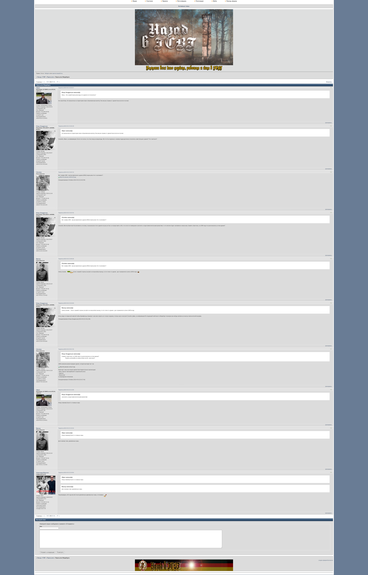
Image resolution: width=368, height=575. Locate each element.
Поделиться (61, 87)
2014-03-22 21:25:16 (69, 428)
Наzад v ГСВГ (41, 77)
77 (57, 82)
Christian (39, 172)
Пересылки (50, 77)
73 (52, 82)
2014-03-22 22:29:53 (69, 472)
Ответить (329, 82)
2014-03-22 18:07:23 (69, 172)
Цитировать (328, 122)
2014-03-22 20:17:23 (69, 349)
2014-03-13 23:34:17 (69, 87)
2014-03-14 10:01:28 (69, 126)
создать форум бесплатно (326, 560)
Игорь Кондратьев (42, 126)
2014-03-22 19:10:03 (69, 303)
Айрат (38, 88)
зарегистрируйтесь (57, 73)
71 (49, 82)
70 (47, 82)
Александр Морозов (42, 472)
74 (54, 82)
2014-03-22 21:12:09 (69, 389)
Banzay (38, 259)
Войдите (47, 73)
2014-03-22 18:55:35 (69, 258)
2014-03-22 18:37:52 (69, 212)
